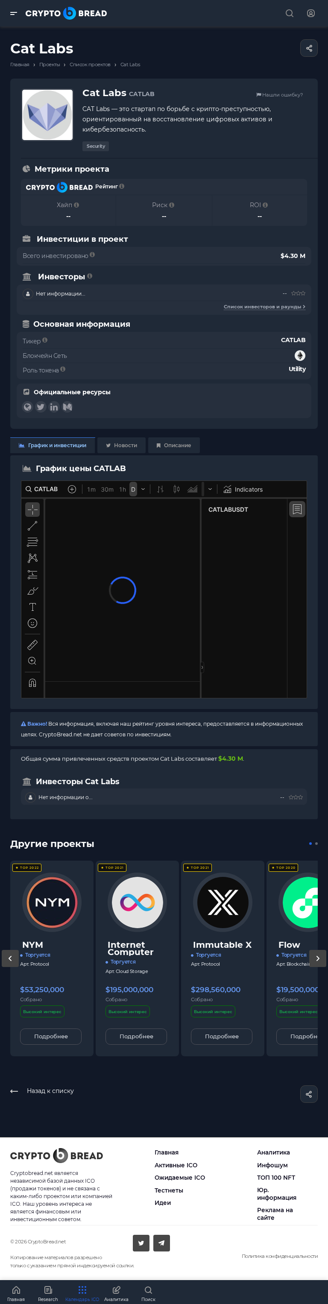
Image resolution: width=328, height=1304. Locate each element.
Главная (167, 1152)
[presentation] (10, 967)
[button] (310, 843)
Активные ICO (176, 1165)
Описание (177, 445)
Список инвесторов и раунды (263, 307)
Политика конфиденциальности (280, 1256)
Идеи (163, 1202)
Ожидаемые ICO (180, 1177)
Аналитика (273, 1152)
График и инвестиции (56, 445)
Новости (125, 445)
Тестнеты (169, 1190)
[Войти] (311, 13)
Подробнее (51, 1036)
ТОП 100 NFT (276, 1177)
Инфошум (272, 1165)
